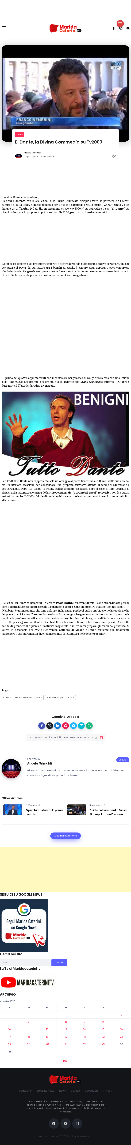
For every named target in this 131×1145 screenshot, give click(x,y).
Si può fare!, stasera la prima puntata (44, 812)
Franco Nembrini (23, 697)
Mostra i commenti (65, 835)
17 (9, 1037)
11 (28, 1029)
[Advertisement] (65, 869)
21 (85, 1037)
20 (66, 1037)
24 (9, 1044)
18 (28, 1037)
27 (66, 1044)
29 (103, 1044)
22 (103, 1037)
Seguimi (123, 759)
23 (121, 1037)
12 (47, 1029)
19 (47, 1037)
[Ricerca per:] (25, 962)
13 (66, 1029)
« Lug (64, 1061)
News (20, 134)
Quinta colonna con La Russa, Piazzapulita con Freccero (108, 812)
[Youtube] (126, 28)
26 (47, 1044)
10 (9, 1029)
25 (28, 1044)
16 (121, 1029)
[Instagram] (119, 28)
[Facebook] (112, 28)
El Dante (7, 697)
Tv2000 (70, 697)
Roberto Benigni (55, 697)
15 (103, 1029)
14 (84, 1029)
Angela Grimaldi (32, 152)
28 (84, 1044)
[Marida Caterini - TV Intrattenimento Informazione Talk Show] (65, 28)
